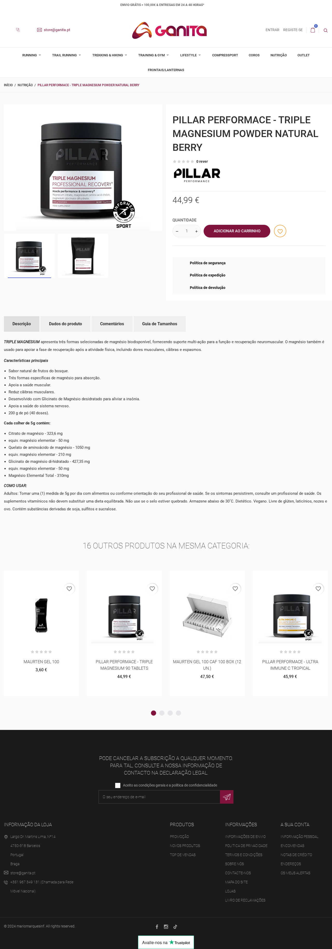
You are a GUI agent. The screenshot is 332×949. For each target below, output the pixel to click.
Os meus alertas (295, 873)
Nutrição (279, 55)
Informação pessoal (299, 837)
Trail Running (65, 55)
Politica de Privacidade (246, 846)
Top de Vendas (183, 855)
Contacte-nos (238, 873)
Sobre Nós (234, 864)
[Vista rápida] (41, 576)
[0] (313, 30)
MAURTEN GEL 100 (41, 661)
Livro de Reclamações (245, 900)
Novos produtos (185, 846)
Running (30, 55)
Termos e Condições (243, 855)
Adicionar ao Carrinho (237, 231)
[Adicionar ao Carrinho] (28, 576)
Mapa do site (236, 882)
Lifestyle (188, 55)
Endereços (291, 864)
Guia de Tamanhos (159, 323)
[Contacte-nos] (20, 30)
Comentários (112, 323)
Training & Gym (151, 55)
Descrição (21, 323)
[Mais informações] (54, 576)
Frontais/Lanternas (166, 70)
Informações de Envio (245, 837)
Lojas (230, 891)
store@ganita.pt (56, 30)
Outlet (304, 55)
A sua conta (295, 824)
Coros (254, 55)
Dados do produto (65, 323)
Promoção (179, 837)
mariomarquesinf (30, 926)
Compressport (225, 55)
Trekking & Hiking (108, 55)
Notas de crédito (296, 855)
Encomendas (292, 846)
